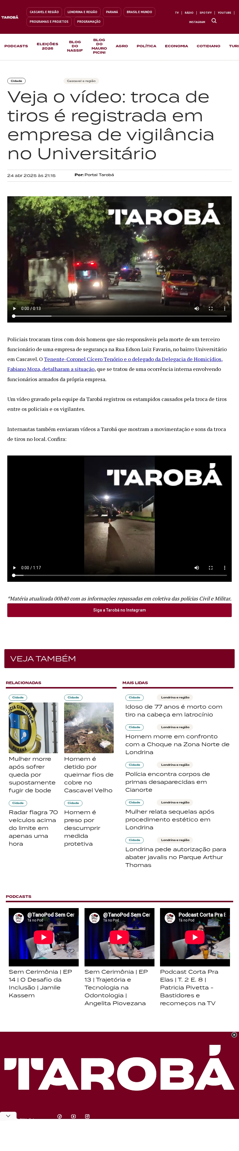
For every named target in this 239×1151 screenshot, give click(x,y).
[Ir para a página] (214, 21)
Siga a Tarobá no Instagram (119, 610)
